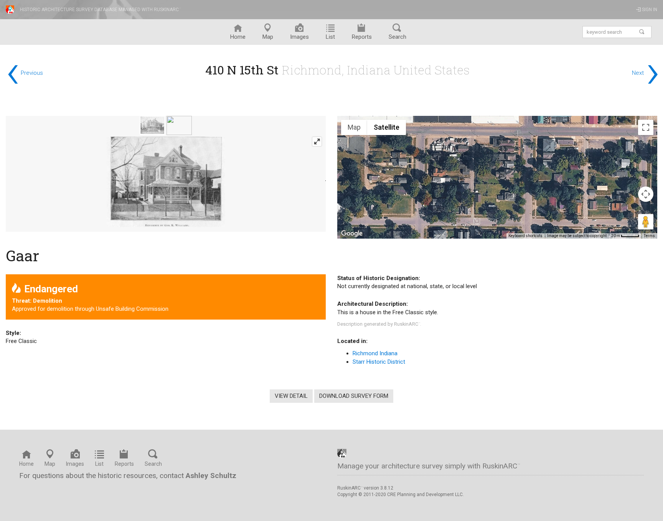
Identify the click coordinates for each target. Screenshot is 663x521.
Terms (649, 236)
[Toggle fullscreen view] (645, 127)
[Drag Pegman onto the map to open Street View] (645, 221)
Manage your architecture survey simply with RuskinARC (428, 466)
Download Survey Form (353, 395)
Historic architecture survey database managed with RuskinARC (100, 9)
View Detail (291, 395)
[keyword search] (642, 32)
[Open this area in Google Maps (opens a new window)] (351, 234)
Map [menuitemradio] (354, 127)
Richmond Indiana (375, 353)
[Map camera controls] (645, 194)
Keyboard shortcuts (525, 236)
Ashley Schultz (211, 475)
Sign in (649, 9)
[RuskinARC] (341, 453)
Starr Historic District (379, 361)
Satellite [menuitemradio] (386, 127)
